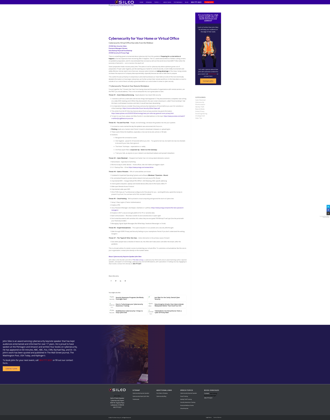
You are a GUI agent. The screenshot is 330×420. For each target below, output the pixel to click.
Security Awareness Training (187, 402)
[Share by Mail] (125, 280)
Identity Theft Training (186, 399)
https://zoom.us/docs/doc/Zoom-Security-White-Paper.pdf (141, 108)
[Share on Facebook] (111, 280)
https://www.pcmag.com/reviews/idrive (141, 167)
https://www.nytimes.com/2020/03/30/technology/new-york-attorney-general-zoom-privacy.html (142, 113)
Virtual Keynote (184, 408)
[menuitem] (208, 417)
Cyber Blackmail (200, 100)
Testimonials (136, 399)
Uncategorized (200, 116)
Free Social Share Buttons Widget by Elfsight (324, 217)
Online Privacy (199, 111)
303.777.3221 (212, 74)
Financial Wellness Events (187, 405)
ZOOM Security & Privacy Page (119, 53)
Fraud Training (184, 396)
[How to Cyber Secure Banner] (148, 19)
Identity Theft (199, 107)
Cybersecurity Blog (161, 396)
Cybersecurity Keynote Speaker (141, 393)
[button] (328, 206)
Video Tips (198, 118)
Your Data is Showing (161, 393)
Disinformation (200, 104)
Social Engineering (201, 114)
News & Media (199, 109)
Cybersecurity (199, 102)
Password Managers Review (118, 48)
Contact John (208, 81)
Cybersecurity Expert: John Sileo (141, 396)
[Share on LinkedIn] (120, 280)
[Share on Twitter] (115, 280)
